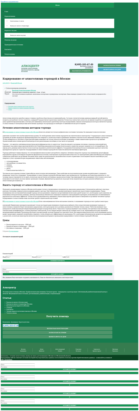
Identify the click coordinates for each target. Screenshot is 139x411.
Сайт (64, 257)
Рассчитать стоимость (81, 71)
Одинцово (97, 349)
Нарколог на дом (11, 30)
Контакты (8, 49)
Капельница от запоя (17, 21)
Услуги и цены (10, 54)
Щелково (41, 351)
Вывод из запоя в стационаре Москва (19, 304)
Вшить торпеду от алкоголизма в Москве (21, 108)
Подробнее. (8, 359)
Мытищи (115, 349)
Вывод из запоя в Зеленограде (17, 302)
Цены (10, 109)
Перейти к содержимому (9, 2)
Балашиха (23, 351)
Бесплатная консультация (57, 328)
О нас (6, 11)
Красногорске (97, 351)
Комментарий (8, 253)
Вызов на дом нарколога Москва (17, 306)
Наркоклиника (10, 16)
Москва (23, 349)
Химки (60, 351)
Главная (9, 307)
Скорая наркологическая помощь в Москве (21, 311)
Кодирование (13, 231)
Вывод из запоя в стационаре (19, 26)
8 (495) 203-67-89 (11, 325)
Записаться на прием (112, 65)
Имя (4, 257)
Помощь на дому (11, 40)
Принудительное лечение (14, 45)
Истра (41, 349)
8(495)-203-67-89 (84, 64)
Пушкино (115, 351)
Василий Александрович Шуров (24, 90)
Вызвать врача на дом (112, 69)
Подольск (78, 349)
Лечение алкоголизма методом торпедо (21, 106)
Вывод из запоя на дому (18, 35)
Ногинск (78, 351)
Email (34, 257)
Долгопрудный (60, 349)
